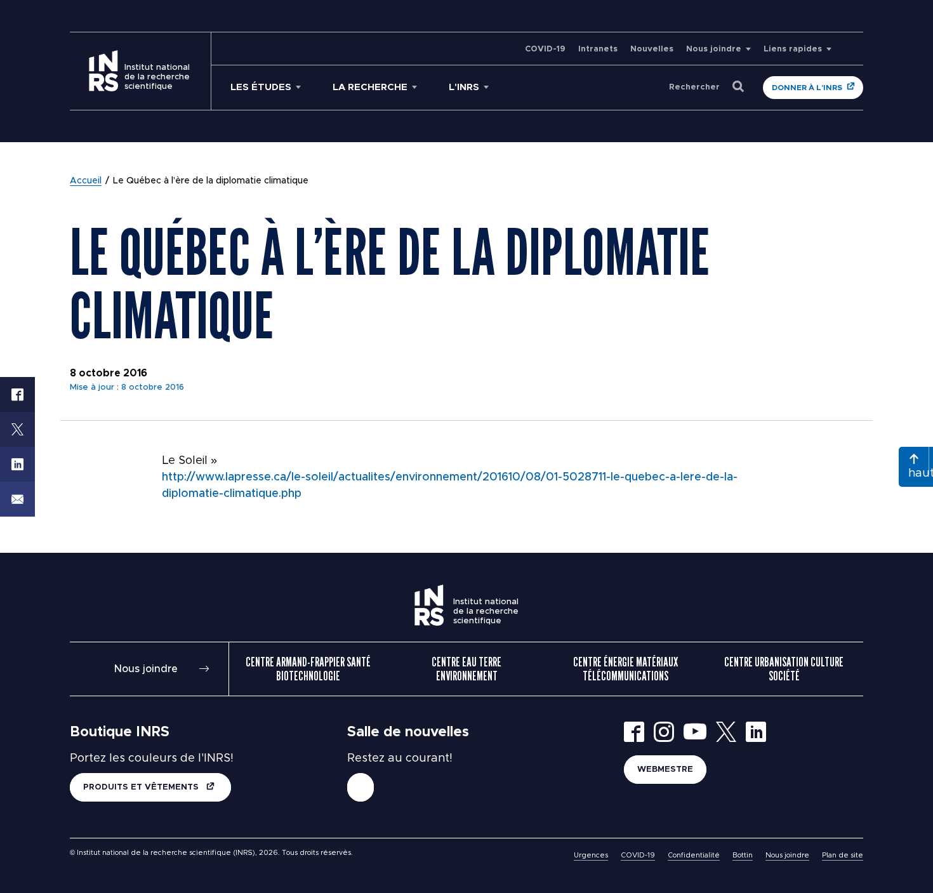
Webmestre (665, 769)
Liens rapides (793, 49)
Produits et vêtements (142, 787)
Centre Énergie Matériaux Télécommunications (625, 669)
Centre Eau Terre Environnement (466, 669)
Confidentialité (694, 855)
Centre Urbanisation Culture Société (784, 669)
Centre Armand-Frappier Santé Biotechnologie (308, 669)
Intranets (598, 49)
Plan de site (842, 855)
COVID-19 (545, 49)
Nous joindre (713, 49)
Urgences (591, 855)
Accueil (86, 180)
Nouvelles (651, 49)
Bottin (742, 855)
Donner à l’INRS (807, 87)
